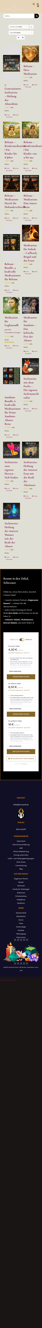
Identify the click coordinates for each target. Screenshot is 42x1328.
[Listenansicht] (23, 38)
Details (16, 115)
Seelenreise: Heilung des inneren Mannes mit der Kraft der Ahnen (11, 535)
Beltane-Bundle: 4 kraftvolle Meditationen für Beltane (12, 271)
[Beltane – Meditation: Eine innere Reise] (30, 183)
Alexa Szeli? (21, 829)
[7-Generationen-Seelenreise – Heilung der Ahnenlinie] (11, 63)
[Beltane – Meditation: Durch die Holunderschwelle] (11, 183)
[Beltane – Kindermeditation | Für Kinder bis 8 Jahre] (11, 130)
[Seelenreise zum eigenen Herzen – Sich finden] (11, 450)
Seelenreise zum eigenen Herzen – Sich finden (11, 469)
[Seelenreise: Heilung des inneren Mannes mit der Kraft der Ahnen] (11, 511)
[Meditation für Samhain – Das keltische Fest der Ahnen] (30, 305)
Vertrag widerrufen (8, 980)
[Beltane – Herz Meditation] (30, 54)
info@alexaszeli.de (21, 804)
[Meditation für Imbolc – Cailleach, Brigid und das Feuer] (30, 233)
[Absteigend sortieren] (32, 27)
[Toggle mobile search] (34, 4)
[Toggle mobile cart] (38, 6)
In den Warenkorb (8, 116)
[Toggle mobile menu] (38, 4)
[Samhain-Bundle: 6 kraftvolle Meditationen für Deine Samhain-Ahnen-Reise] (11, 375)
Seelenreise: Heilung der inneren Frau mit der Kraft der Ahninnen (30, 473)
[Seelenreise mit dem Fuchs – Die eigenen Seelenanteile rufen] (30, 366)
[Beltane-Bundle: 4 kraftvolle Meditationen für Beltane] (11, 242)
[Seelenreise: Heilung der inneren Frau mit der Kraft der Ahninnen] (30, 450)
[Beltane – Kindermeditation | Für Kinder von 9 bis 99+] (30, 130)
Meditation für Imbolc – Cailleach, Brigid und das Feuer (30, 253)
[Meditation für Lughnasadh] (11, 305)
